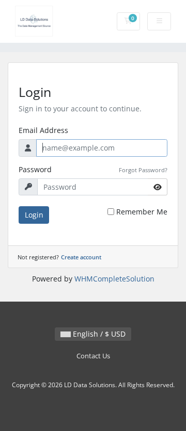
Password (35, 169)
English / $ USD (98, 334)
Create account (81, 257)
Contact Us (93, 356)
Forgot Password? (143, 170)
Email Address (43, 130)
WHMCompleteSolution (114, 279)
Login (34, 215)
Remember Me (141, 212)
